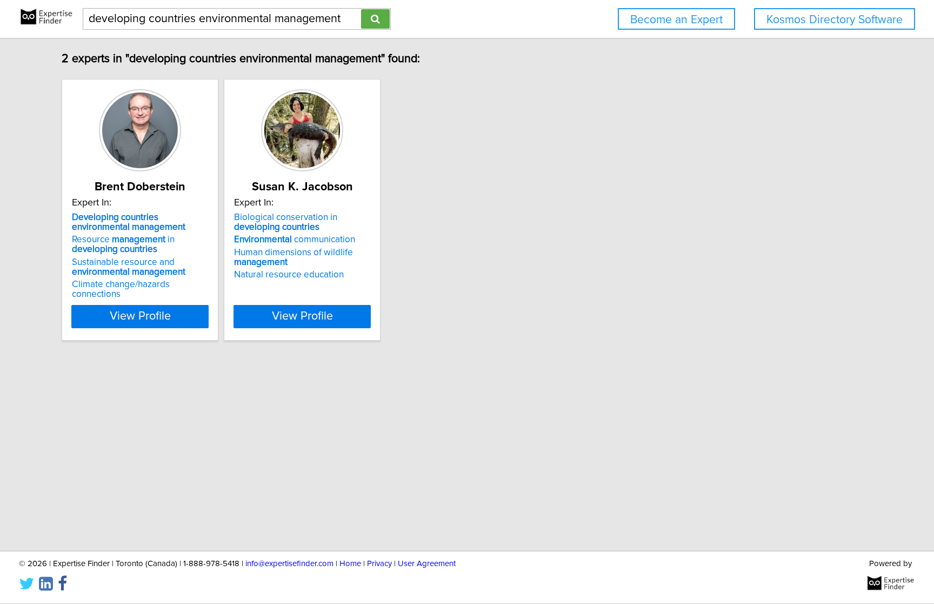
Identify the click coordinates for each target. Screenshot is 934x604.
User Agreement (427, 564)
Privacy (379, 564)
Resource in (123, 244)
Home (350, 564)
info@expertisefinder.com (289, 564)
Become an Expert (676, 19)
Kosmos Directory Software (834, 19)
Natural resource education (289, 275)
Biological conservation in (285, 222)
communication (294, 239)
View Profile (140, 316)
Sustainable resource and (128, 267)
